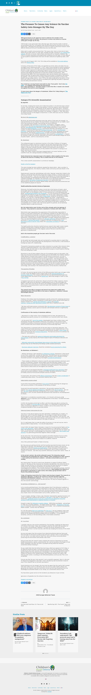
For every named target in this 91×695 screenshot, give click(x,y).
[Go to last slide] (15, 634)
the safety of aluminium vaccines (39, 180)
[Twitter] (9, 3)
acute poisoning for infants (58, 347)
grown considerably (62, 375)
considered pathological (54, 357)
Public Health (39, 21)
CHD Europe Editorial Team (28, 30)
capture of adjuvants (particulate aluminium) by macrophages (42, 337)
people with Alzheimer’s (40, 301)
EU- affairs (32, 21)
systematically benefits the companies (35, 193)
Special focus (53, 687)
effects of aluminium (46, 375)
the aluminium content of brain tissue (58, 306)
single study (46, 196)
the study (49, 497)
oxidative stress (40, 132)
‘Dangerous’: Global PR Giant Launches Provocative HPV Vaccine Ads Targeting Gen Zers (45, 637)
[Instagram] (12, 3)
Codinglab (49, 691)
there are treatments (38, 510)
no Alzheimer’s (59, 134)
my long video (36, 404)
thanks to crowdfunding (40, 448)
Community (40, 11)
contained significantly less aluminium (53, 369)
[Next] (76, 634)
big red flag (25, 277)
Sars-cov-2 (49, 510)
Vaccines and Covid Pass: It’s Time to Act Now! (32, 604)
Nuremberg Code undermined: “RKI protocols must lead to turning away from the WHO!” (67, 637)
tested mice (44, 276)
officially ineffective (49, 219)
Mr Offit (26, 391)
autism (49, 301)
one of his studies (38, 320)
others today (62, 330)
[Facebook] (7, 3)
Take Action (34, 687)
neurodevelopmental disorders (41, 126)
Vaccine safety (47, 21)
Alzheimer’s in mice (36, 128)
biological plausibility (41, 331)
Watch (58, 687)
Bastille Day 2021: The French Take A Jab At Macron (59, 604)
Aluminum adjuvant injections (30, 347)
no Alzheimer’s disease (48, 353)
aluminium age (33, 117)
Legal (48, 687)
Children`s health (25, 21)
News (45, 687)
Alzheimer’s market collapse (40, 503)
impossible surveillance (52, 221)
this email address (63, 61)
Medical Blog (30, 62)
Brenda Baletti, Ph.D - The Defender (45, 644)
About (29, 687)
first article (46, 383)
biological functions (46, 130)
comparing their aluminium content (36, 303)
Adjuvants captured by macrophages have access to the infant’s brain (41, 342)
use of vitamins (58, 389)
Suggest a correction (26, 579)
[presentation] (23, 624)
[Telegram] (14, 3)
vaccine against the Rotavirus (36, 389)
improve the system (33, 220)
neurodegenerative (31, 127)
